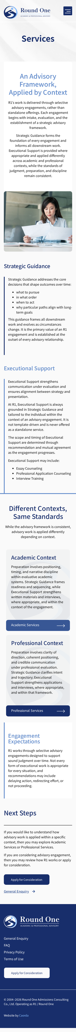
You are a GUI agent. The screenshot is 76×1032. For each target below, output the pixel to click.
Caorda (24, 1015)
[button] (67, 10)
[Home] (27, 12)
